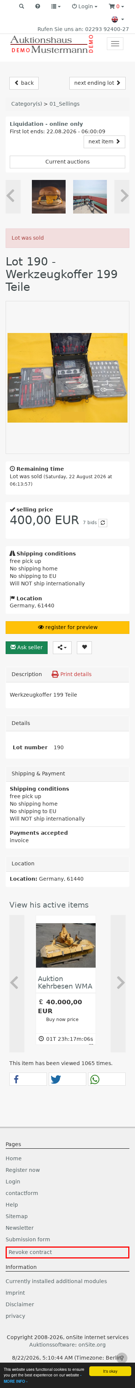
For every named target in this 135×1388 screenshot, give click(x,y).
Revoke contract (30, 1252)
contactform (22, 1193)
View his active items (48, 904)
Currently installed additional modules (56, 1281)
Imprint (15, 1293)
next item (101, 141)
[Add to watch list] (84, 647)
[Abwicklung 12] (49, 197)
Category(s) (26, 104)
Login (13, 1182)
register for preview (71, 627)
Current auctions (67, 162)
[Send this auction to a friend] (62, 647)
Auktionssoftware (52, 1345)
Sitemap (17, 1216)
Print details (75, 674)
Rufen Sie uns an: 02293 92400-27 (83, 29)
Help (12, 1205)
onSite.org (92, 1345)
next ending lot (95, 83)
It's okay (110, 1371)
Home (14, 1158)
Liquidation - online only (46, 124)
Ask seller (29, 647)
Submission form (28, 1239)
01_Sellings (65, 104)
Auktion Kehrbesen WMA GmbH (65, 986)
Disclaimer (20, 1304)
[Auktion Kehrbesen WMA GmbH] (66, 945)
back (27, 83)
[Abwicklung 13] (90, 197)
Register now (23, 1170)
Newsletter (20, 1228)
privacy (15, 1316)
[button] (21, 6)
